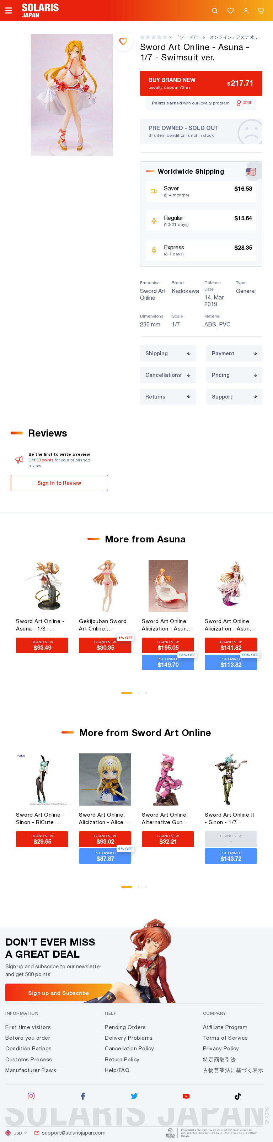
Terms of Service (225, 1038)
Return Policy (122, 1059)
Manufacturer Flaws (30, 1070)
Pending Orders (125, 1027)
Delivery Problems (129, 1038)
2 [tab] (141, 695)
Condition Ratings (28, 1048)
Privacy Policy (221, 1048)
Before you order (27, 1038)
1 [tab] (124, 695)
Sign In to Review (59, 483)
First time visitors (28, 1027)
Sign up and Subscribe (58, 993)
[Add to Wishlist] (123, 40)
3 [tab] (148, 695)
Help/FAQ (117, 1070)
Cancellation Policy (129, 1048)
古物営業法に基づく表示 (233, 1070)
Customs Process (28, 1059)
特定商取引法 (219, 1059)
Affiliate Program (225, 1027)
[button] (153, 37)
